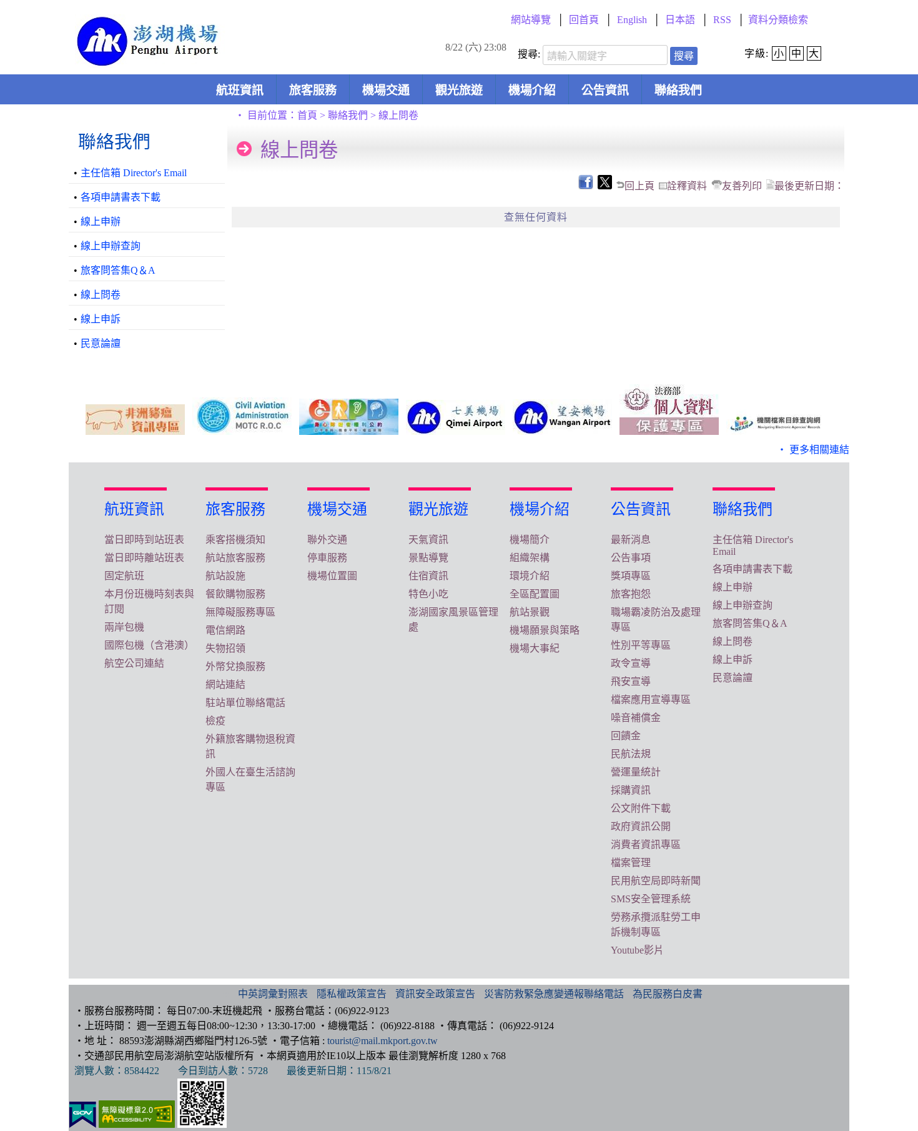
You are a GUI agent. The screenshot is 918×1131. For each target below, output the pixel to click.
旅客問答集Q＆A (118, 270)
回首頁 (584, 19)
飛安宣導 (631, 681)
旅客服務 (313, 90)
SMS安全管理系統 (651, 899)
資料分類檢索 (778, 19)
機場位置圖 (332, 575)
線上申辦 (101, 221)
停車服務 (327, 557)
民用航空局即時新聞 (656, 880)
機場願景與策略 (545, 630)
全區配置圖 (535, 594)
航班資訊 (240, 90)
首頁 (307, 115)
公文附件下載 (641, 808)
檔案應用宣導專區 (651, 699)
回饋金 (626, 735)
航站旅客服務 (235, 557)
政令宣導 (631, 663)
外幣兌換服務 (235, 666)
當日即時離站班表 (144, 557)
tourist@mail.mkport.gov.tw (382, 1040)
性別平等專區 (641, 645)
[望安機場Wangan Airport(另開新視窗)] (562, 417)
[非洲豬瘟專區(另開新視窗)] (135, 419)
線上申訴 (101, 319)
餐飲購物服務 (235, 594)
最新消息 (631, 539)
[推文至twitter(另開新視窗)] (604, 186)
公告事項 (631, 557)
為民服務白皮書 (668, 994)
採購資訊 (631, 790)
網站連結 (225, 684)
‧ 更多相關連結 (813, 449)
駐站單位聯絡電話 (245, 702)
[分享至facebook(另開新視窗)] (584, 186)
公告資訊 (605, 90)
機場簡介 (530, 539)
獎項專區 (631, 575)
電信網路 (225, 630)
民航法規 (631, 754)
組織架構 (530, 557)
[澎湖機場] (151, 61)
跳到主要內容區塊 (22, 4)
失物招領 (225, 648)
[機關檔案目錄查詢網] (776, 422)
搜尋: (529, 54)
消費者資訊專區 (646, 844)
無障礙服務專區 (240, 612)
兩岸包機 (124, 627)
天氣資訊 (428, 539)
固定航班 (124, 575)
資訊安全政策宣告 (435, 994)
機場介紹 (532, 90)
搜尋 (684, 56)
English (632, 19)
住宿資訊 (428, 575)
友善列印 (742, 186)
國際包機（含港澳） (149, 645)
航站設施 (225, 575)
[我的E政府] (82, 1124)
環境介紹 (530, 575)
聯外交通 (327, 539)
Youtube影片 (637, 950)
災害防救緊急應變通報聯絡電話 (554, 994)
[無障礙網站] (137, 1124)
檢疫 (215, 720)
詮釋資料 (687, 186)
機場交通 (386, 90)
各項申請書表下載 (120, 197)
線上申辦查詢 (111, 246)
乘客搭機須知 (235, 539)
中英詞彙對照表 (273, 994)
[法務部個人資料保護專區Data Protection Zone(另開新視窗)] (669, 409)
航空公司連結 (134, 663)
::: (258, 19)
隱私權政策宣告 (352, 994)
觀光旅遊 (459, 90)
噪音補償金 (636, 717)
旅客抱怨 (631, 594)
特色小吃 (428, 594)
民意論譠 (101, 343)
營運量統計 (636, 772)
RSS (722, 19)
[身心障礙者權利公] (348, 417)
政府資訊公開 (641, 826)
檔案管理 (631, 862)
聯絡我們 (678, 90)
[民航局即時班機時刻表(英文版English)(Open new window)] (242, 416)
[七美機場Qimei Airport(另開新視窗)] (455, 417)
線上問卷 (101, 294)
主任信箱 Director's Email (134, 172)
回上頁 (639, 186)
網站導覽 (531, 19)
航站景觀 (530, 612)
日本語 (680, 19)
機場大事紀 (535, 648)
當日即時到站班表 (144, 539)
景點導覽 (428, 557)
